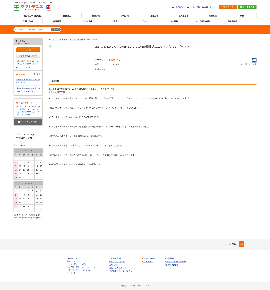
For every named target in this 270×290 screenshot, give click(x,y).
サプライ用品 (86, 21)
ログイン (28, 50)
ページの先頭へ (230, 244)
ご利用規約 (71, 273)
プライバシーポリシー (176, 261)
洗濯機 (18, 107)
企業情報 (170, 258)
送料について (115, 265)
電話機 (27, 115)
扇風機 (22, 109)
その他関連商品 (203, 21)
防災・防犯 (28, 21)
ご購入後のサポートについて (79, 270)
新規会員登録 (28, 56)
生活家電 (154, 16)
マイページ (228, 7)
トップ (54, 39)
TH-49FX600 (26, 112)
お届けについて (249, 64)
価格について (72, 261)
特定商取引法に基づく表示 (120, 271)
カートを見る (248, 7)
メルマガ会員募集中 (29, 122)
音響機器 (67, 16)
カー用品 (174, 21)
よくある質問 (194, 7)
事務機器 (57, 21)
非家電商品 (232, 21)
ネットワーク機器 (77, 39)
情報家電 (96, 16)
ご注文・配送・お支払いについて (80, 264)
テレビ (29, 109)
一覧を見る (36, 74)
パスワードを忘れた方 (25, 67)
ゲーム (145, 21)
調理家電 (125, 16)
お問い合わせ (209, 7)
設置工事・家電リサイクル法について (82, 267)
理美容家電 (183, 16)
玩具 (115, 21)
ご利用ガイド (179, 7)
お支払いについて (117, 261)
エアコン (26, 107)
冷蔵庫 (34, 107)
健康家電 (213, 16)
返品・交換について (118, 268)
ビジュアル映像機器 (33, 16)
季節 (242, 16)
